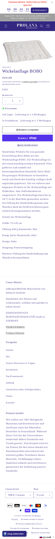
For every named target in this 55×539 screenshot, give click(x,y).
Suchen (9, 350)
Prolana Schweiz (15, 333)
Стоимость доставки (29, 81)
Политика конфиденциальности (29, 524)
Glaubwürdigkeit (15, 327)
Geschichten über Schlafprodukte (23, 389)
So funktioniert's (40, 10)
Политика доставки (40, 528)
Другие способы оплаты (27, 145)
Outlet (9, 396)
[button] (6, 26)
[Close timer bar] (52, 2)
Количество (7, 95)
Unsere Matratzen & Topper (20, 363)
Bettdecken (12, 370)
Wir (8, 356)
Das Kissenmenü (14, 376)
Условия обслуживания (19, 528)
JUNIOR (10, 383)
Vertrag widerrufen (14, 534)
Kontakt (10, 402)
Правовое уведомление (40, 533)
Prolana (25, 516)
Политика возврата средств (32, 519)
